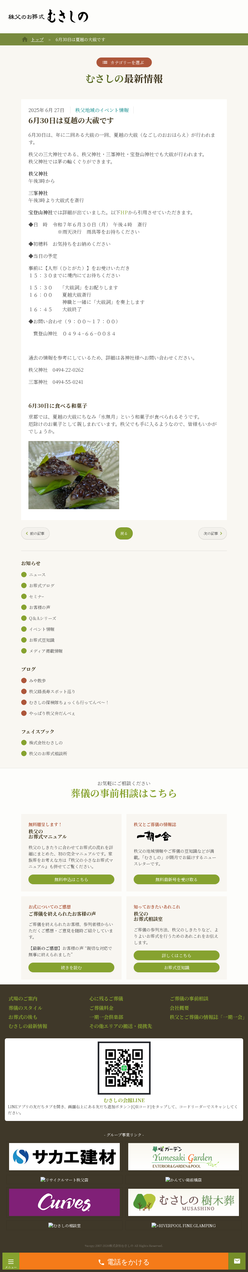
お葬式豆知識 (41, 640)
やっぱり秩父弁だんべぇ (52, 713)
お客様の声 (39, 607)
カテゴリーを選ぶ (127, 62)
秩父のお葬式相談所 (48, 753)
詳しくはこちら (176, 955)
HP (124, 212)
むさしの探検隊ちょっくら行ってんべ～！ (69, 702)
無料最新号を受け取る (176, 879)
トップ (37, 39)
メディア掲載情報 (46, 651)
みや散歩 (37, 680)
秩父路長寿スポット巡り (52, 691)
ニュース (37, 575)
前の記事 (37, 533)
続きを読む (71, 967)
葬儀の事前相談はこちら (124, 793)
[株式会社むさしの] (48, 16)
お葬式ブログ (41, 585)
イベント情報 (41, 629)
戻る (124, 533)
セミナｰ (36, 596)
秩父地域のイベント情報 (102, 110)
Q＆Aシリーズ (42, 618)
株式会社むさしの (46, 743)
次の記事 (211, 533)
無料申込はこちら (71, 879)
